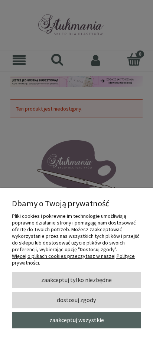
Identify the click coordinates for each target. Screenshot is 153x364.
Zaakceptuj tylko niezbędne (76, 279)
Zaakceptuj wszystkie (76, 320)
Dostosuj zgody (76, 300)
